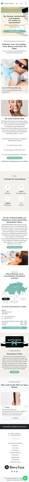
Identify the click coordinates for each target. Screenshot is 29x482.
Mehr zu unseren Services (15, 158)
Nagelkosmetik (15, 457)
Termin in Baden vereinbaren (15, 327)
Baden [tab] (5, 299)
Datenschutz (16, 480)
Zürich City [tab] (5, 302)
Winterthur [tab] (23, 299)
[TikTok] (17, 471)
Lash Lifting (15, 448)
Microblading (15, 450)
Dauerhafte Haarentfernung (15, 443)
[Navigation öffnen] (26, 3)
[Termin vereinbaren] (21, 3)
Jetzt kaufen (14, 372)
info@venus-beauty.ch (9, 316)
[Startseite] (7, 3)
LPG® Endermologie (15, 462)
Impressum (9, 480)
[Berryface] (14, 467)
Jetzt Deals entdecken (14, 31)
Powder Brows (15, 455)
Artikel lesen (16, 418)
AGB (21, 480)
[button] (16, 3)
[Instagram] (14, 471)
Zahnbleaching (15, 459)
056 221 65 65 (8, 318)
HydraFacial (15, 445)
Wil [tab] (14, 299)
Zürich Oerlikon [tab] (14, 302)
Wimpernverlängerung (15, 452)
